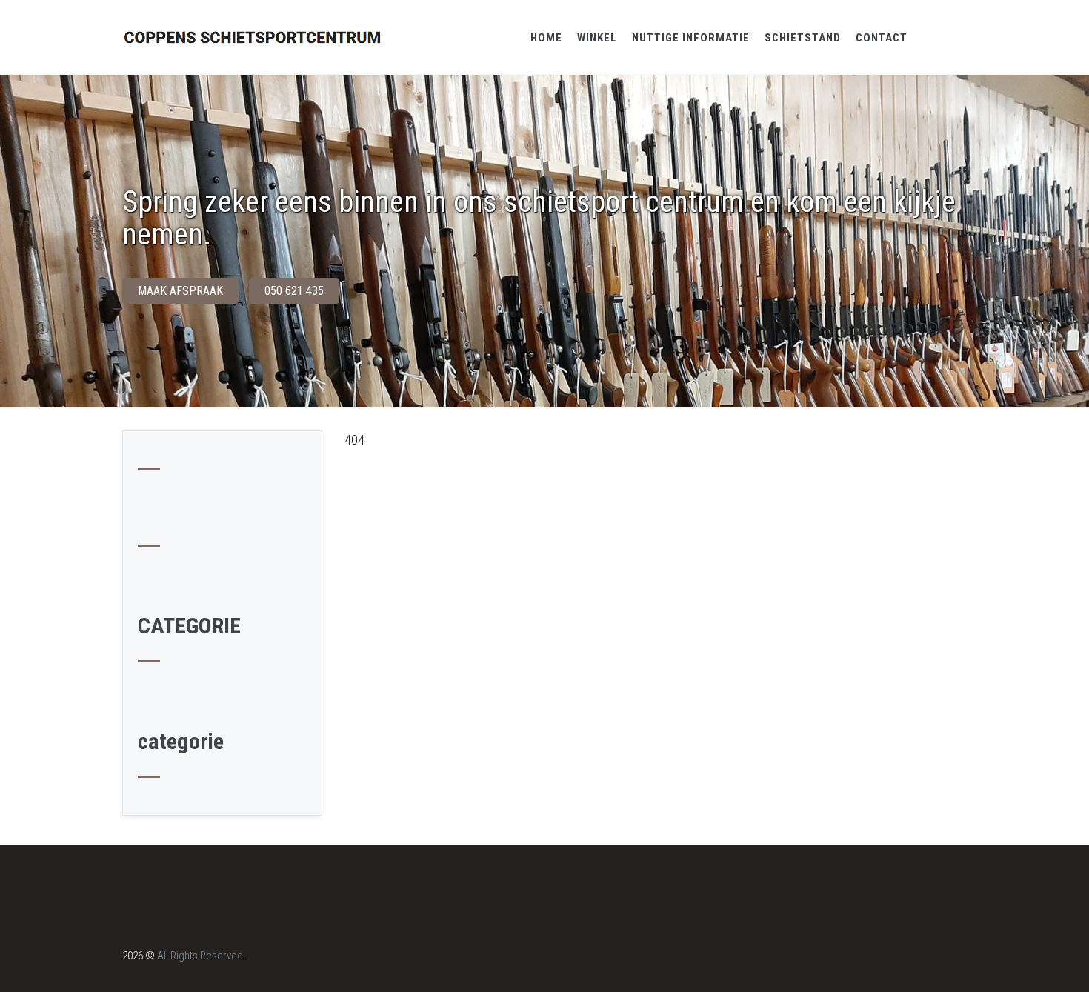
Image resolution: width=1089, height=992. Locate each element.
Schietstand (803, 37)
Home (546, 37)
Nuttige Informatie (691, 37)
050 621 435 (294, 291)
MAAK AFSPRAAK (180, 291)
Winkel (597, 37)
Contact (882, 37)
